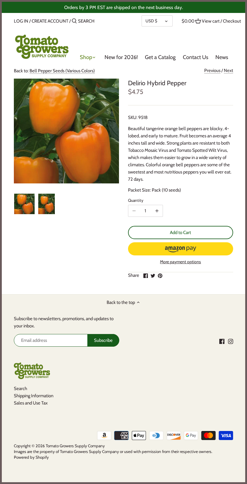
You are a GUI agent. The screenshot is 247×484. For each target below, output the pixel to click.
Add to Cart (180, 232)
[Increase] (157, 211)
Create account (50, 21)
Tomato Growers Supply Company (75, 445)
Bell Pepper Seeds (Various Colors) (62, 70)
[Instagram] (230, 341)
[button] (180, 248)
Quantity (135, 200)
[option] (24, 203)
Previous (212, 70)
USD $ (151, 20)
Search (20, 388)
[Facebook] (221, 341)
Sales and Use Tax (31, 403)
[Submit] (74, 21)
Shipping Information (33, 395)
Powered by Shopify (31, 457)
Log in (21, 21)
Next (228, 70)
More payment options (180, 262)
